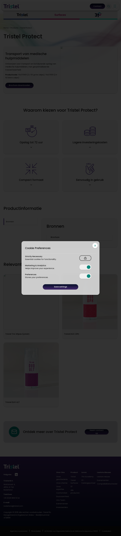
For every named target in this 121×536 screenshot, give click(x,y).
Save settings (60, 286)
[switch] (85, 267)
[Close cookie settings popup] (95, 245)
